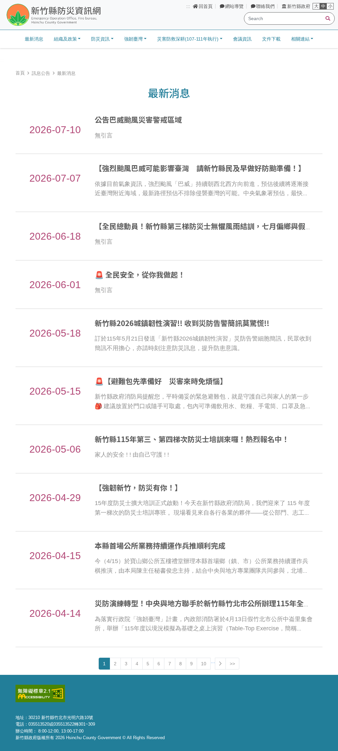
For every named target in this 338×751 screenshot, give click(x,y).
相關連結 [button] (300, 39)
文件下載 (271, 39)
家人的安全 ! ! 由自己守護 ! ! (132, 454)
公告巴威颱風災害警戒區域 (138, 119)
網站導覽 (234, 6)
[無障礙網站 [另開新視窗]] (40, 693)
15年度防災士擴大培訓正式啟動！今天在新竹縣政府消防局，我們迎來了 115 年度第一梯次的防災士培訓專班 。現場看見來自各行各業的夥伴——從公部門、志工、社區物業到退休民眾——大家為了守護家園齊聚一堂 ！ (202, 513)
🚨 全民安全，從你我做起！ (140, 274)
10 (203, 663)
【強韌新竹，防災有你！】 (138, 487)
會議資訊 (242, 39)
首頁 (20, 72)
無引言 (104, 135)
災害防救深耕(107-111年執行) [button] (188, 39)
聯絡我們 (265, 6)
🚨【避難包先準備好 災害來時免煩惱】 (161, 381)
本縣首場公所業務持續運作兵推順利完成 (160, 545)
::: (188, 6)
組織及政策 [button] (65, 39)
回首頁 (206, 6)
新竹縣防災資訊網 (70, 15)
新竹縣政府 (298, 6)
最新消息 (34, 39)
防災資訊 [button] (100, 39)
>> (232, 663)
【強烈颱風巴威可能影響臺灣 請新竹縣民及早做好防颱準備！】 (200, 168)
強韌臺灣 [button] (133, 39)
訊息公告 (41, 73)
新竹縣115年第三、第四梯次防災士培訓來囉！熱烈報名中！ (192, 439)
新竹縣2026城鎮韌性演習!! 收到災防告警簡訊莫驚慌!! (182, 322)
